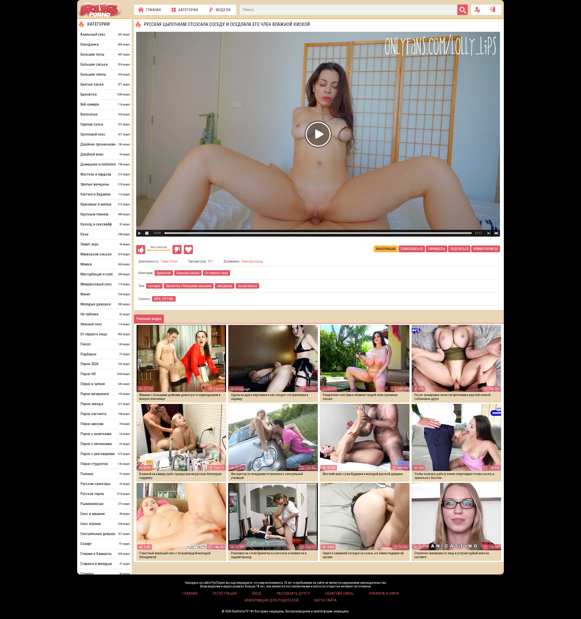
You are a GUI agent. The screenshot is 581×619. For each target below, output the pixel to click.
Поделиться (459, 249)
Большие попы (105, 54)
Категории (188, 9)
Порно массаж (105, 423)
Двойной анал (105, 154)
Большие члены (105, 74)
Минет (105, 294)
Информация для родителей (272, 600)
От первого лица (216, 273)
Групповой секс (105, 134)
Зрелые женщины (105, 184)
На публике (105, 314)
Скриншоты (436, 249)
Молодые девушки (105, 304)
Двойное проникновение (105, 144)
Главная (153, 9)
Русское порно (105, 493)
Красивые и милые (105, 204)
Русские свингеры (105, 483)
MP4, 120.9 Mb (163, 299)
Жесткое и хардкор (105, 174)
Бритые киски (105, 84)
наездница (224, 286)
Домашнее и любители (105, 164)
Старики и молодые (105, 563)
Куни (105, 234)
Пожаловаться (412, 249)
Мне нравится (140, 249)
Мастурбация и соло (105, 274)
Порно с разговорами (105, 453)
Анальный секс (105, 34)
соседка (154, 286)
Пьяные (105, 473)
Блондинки (105, 44)
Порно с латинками (105, 443)
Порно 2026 (105, 363)
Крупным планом (105, 214)
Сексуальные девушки (105, 533)
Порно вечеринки (105, 393)
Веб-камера (105, 104)
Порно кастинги (105, 413)
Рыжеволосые (105, 503)
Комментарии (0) (485, 249)
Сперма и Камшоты (105, 553)
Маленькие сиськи (105, 254)
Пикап (105, 344)
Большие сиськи (188, 273)
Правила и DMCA (384, 593)
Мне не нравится (177, 249)
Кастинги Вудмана (105, 194)
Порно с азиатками (105, 433)
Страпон (105, 573)
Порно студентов (105, 463)
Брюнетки (164, 273)
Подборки (105, 354)
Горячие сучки (105, 124)
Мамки (105, 264)
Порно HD (105, 373)
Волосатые (105, 114)
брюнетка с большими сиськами (188, 286)
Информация (386, 249)
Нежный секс (105, 324)
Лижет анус (105, 244)
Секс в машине (105, 513)
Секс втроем (105, 523)
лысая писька (247, 286)
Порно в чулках (105, 383)
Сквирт (105, 543)
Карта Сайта (325, 600)
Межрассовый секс (105, 284)
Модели (223, 9)
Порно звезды (105, 403)
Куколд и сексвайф (105, 224)
